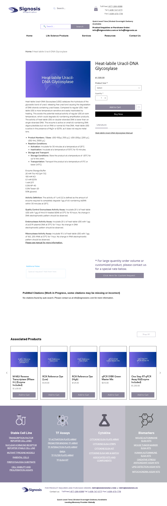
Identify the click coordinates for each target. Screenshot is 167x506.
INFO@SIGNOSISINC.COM (104, 488)
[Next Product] (160, 372)
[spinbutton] (101, 98)
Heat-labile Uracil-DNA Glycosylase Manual (114, 133)
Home (28, 51)
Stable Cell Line (21, 433)
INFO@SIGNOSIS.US (128, 488)
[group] (83, 373)
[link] (101, 124)
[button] (96, 8)
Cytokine (104, 433)
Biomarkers (146, 433)
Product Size (101, 83)
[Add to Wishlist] (139, 107)
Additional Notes (33, 266)
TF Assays (63, 433)
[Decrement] (97, 98)
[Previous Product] (6, 372)
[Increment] (105, 98)
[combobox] (118, 87)
